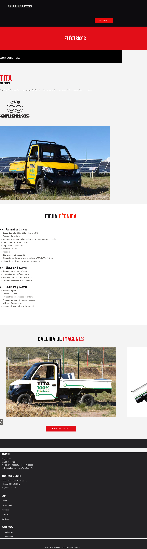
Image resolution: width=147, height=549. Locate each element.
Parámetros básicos (16, 229)
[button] (61, 229)
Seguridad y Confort (16, 287)
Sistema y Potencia (16, 267)
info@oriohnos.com (9, 488)
